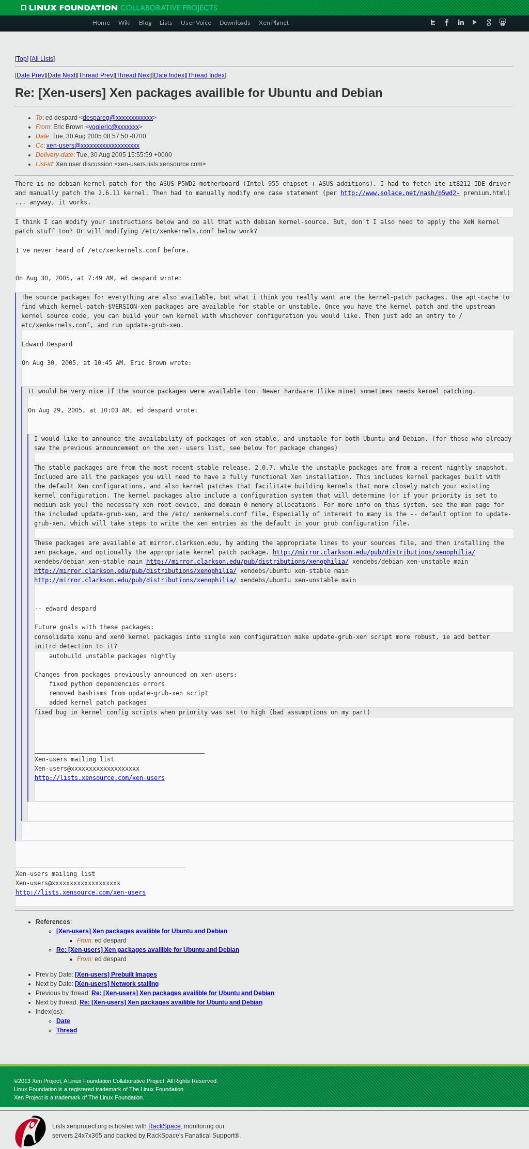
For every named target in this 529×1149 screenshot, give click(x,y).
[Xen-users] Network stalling (117, 983)
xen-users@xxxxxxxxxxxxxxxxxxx (92, 145)
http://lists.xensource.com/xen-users (100, 777)
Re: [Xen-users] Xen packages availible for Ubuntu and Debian (147, 949)
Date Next (61, 75)
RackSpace (164, 1126)
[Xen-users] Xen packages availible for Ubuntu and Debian (141, 931)
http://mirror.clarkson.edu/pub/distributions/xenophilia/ (374, 552)
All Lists (42, 58)
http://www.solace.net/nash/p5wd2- (400, 193)
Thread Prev (96, 75)
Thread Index (206, 75)
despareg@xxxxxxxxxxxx (118, 117)
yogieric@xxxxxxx (114, 127)
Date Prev (30, 75)
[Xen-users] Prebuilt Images (116, 974)
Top (22, 58)
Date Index (169, 75)
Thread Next (133, 75)
